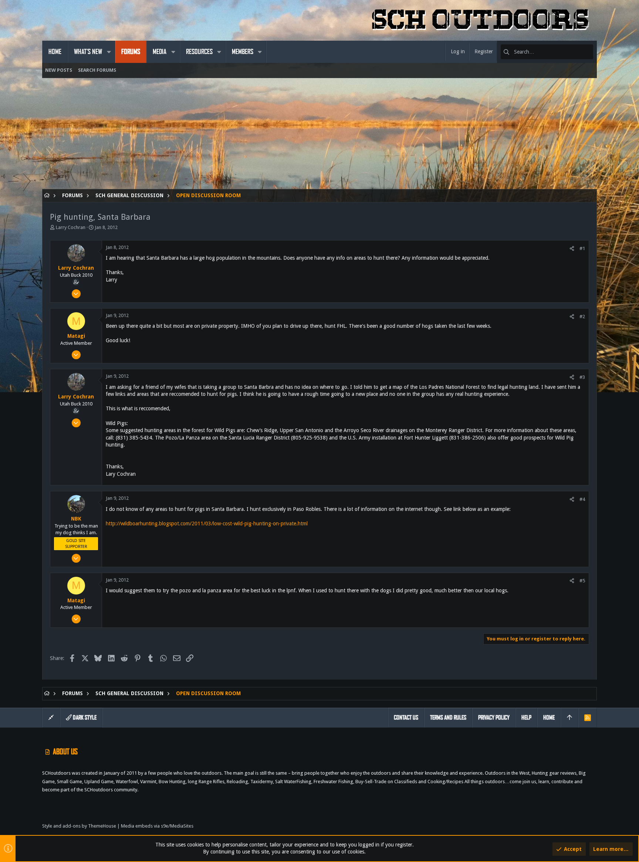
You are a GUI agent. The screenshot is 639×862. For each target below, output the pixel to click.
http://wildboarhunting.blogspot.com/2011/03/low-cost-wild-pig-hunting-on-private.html (207, 523)
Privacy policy (494, 717)
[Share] (572, 248)
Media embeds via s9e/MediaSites (157, 826)
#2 (582, 316)
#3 (582, 377)
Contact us (406, 717)
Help (526, 717)
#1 (582, 248)
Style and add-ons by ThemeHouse (79, 826)
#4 (582, 499)
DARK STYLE (84, 717)
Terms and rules (448, 717)
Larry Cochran (70, 227)
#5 (582, 580)
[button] (109, 52)
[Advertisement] (264, 137)
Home (549, 717)
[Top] (569, 718)
